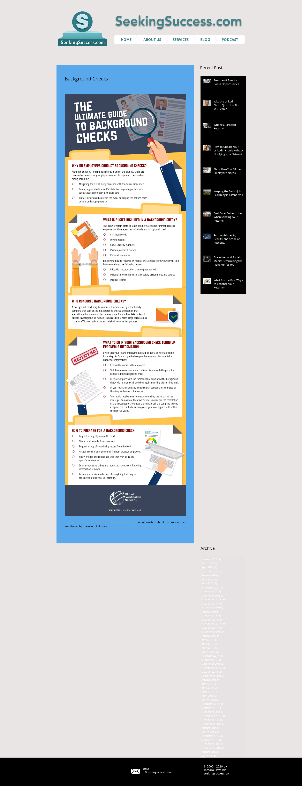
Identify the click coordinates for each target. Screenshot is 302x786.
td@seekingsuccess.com (157, 772)
